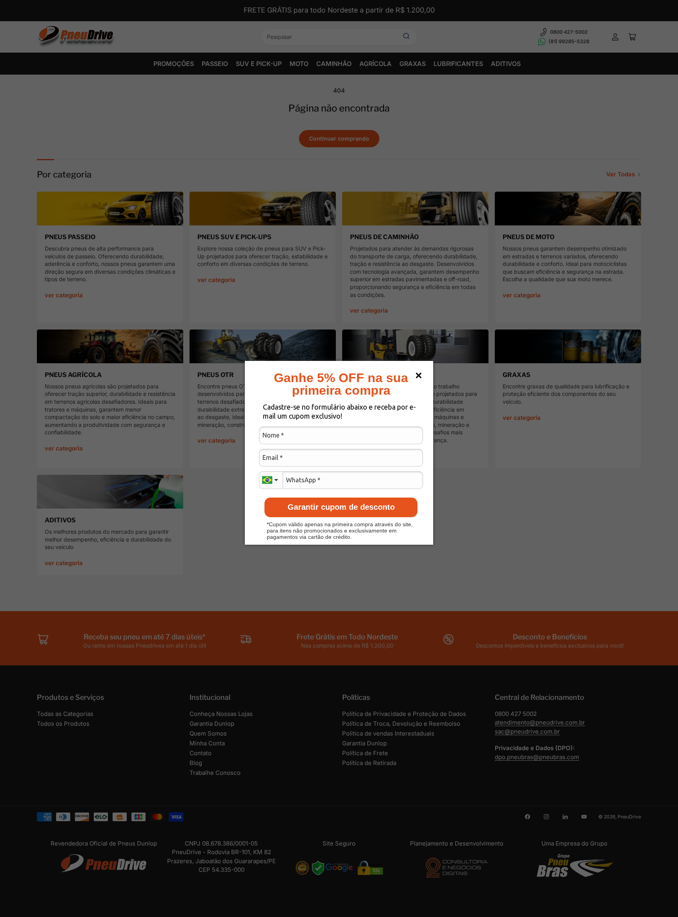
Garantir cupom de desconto (341, 507)
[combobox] (270, 480)
